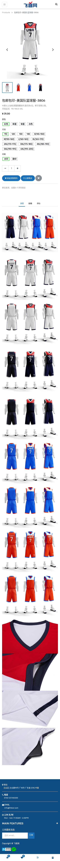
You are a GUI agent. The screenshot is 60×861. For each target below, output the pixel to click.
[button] (38, 178)
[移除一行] (5, 168)
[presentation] (7, 49)
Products (6, 12)
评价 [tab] (38, 203)
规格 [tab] (30, 203)
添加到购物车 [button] (12, 178)
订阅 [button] (31, 835)
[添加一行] (17, 168)
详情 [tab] (22, 203)
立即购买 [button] (28, 178)
